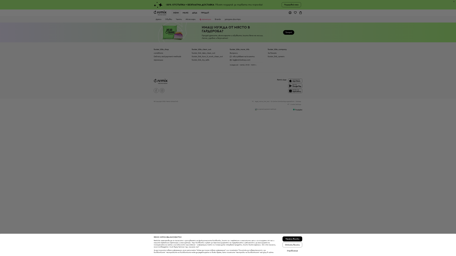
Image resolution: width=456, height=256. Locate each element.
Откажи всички (292, 245)
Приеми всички (292, 239)
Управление (292, 251)
